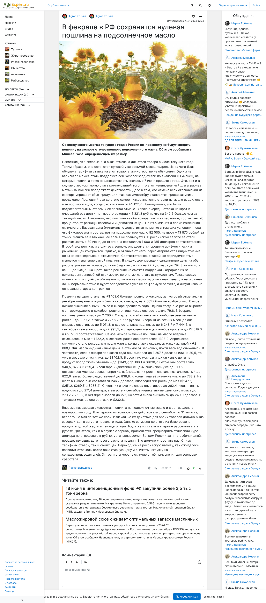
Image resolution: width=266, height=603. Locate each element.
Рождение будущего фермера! (244, 114)
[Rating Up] (188, 468)
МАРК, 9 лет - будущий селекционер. (244, 158)
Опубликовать (57, 5)
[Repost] (155, 468)
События (11, 34)
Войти (256, 5)
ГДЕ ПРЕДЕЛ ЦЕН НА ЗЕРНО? (244, 140)
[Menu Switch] (22, 599)
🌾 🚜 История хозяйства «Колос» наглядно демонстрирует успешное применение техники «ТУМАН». (244, 84)
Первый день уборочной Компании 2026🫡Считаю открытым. (244, 307)
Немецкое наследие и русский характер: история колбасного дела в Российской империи (244, 548)
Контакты (10, 586)
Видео (9, 28)
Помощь (9, 591)
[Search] (192, 5)
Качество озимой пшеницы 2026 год (244, 325)
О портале (11, 582)
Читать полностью (235, 136)
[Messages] (201, 5)
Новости (10, 22)
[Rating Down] (200, 468)
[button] (201, 5)
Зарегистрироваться (233, 5)
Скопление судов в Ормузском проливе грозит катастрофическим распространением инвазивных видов (244, 351)
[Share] (149, 468)
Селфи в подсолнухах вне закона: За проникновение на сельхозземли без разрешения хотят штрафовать (244, 261)
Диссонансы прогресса (240, 209)
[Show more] (28, 89)
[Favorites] (193, 16)
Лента (9, 16)
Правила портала (15, 578)
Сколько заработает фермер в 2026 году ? (244, 50)
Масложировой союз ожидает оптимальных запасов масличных (132, 519)
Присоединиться (187, 596)
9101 (168, 468)
